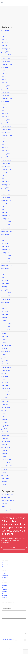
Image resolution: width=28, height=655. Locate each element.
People (4, 573)
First (3, 617)
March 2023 (5, 151)
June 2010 (4, 472)
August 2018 (5, 302)
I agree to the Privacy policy (8, 639)
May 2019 (4, 277)
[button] (14, 654)
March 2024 (5, 117)
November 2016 (6, 348)
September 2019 (6, 265)
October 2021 (5, 197)
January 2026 (5, 52)
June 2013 (4, 416)
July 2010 (4, 469)
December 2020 (6, 222)
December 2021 (6, 191)
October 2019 (5, 262)
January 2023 (5, 157)
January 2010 (5, 484)
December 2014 (6, 389)
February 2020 (5, 249)
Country (4, 635)
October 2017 (5, 330)
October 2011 (5, 447)
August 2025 (5, 67)
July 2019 (4, 271)
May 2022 (4, 178)
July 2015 (4, 379)
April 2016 (4, 361)
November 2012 (6, 423)
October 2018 (5, 299)
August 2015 (5, 376)
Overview (4, 563)
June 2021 (4, 206)
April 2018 (4, 311)
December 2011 (6, 441)
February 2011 (5, 453)
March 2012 (5, 432)
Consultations (6, 565)
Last (3, 623)
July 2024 (4, 104)
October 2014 (5, 395)
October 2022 (5, 166)
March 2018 (5, 314)
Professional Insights (7, 500)
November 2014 (6, 392)
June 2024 (4, 107)
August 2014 (5, 398)
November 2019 (6, 259)
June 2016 (4, 358)
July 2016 (4, 355)
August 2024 (5, 101)
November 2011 (6, 444)
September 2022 (6, 169)
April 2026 (4, 42)
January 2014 (5, 404)
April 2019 (4, 280)
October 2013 (5, 410)
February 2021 (5, 215)
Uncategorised (6, 510)
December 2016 (6, 345)
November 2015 (6, 370)
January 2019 (5, 290)
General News (5, 497)
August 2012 (5, 426)
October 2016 (5, 351)
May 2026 (4, 39)
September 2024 (6, 98)
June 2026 (4, 36)
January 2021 (5, 219)
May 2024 (4, 110)
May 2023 (4, 144)
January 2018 (5, 321)
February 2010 (5, 481)
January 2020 (5, 253)
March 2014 (5, 401)
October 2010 (5, 463)
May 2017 (4, 333)
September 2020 (6, 231)
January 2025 (5, 89)
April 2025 (4, 79)
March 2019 (5, 283)
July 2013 (4, 413)
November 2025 (6, 58)
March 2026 (5, 45)
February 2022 (5, 185)
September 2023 (6, 135)
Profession (5, 567)
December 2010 (6, 460)
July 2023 (4, 138)
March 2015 (5, 385)
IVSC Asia (4, 503)
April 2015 (4, 382)
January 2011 (5, 457)
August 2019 (5, 268)
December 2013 (6, 407)
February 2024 (5, 120)
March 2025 (5, 83)
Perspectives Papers (7, 494)
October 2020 (5, 228)
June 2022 (4, 175)
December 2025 (6, 55)
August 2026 (5, 30)
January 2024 (5, 123)
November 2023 (6, 129)
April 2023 (4, 147)
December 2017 (6, 324)
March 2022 (5, 181)
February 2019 (5, 287)
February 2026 (5, 49)
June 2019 (4, 274)
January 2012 (5, 438)
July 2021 (4, 203)
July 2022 (4, 172)
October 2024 (5, 95)
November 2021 (6, 194)
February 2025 (5, 86)
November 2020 (6, 225)
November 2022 (6, 163)
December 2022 (6, 160)
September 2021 (6, 200)
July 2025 (4, 70)
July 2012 (4, 429)
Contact (4, 597)
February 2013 (5, 419)
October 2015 (5, 373)
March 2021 (5, 212)
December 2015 (6, 367)
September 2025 (6, 64)
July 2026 (4, 33)
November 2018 (6, 296)
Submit (21, 639)
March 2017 (5, 336)
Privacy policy (18, 648)
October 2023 (5, 132)
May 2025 (4, 76)
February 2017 (5, 339)
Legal (3, 507)
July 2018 (4, 305)
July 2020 (4, 237)
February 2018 (5, 317)
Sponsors (5, 577)
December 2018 (6, 293)
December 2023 (6, 126)
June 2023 (4, 141)
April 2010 (4, 475)
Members (5, 575)
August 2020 (5, 234)
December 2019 (6, 256)
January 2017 (5, 342)
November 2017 (6, 327)
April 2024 (4, 113)
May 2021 (4, 209)
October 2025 (5, 61)
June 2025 (4, 73)
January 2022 (5, 188)
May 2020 (4, 240)
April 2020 (4, 243)
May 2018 (4, 308)
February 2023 (5, 154)
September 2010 (6, 466)
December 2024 (6, 92)
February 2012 (5, 435)
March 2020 (5, 246)
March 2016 (5, 364)
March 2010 (5, 478)
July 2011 (4, 450)
